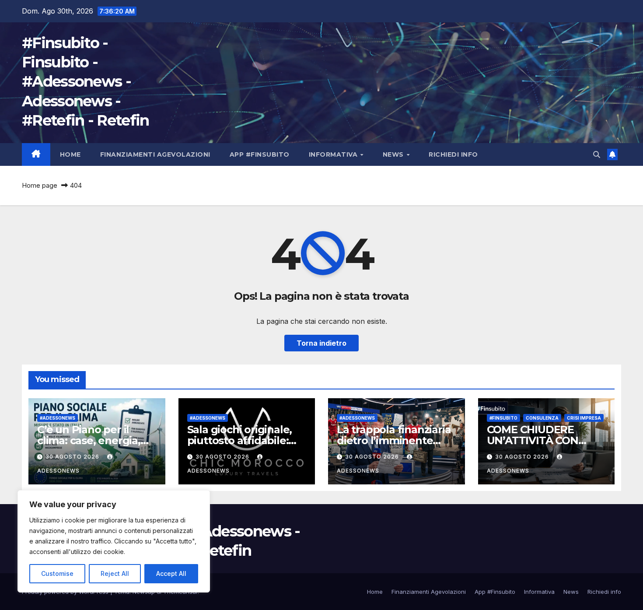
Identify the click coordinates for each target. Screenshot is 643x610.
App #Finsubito (260, 154)
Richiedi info (453, 154)
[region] (113, 541)
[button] (596, 154)
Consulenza (542, 418)
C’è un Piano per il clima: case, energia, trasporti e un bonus (89, 440)
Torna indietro (321, 343)
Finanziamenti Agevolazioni (155, 154)
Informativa (334, 154)
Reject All (115, 573)
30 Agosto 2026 (73, 456)
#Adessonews (57, 418)
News (394, 154)
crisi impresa (584, 418)
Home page (39, 185)
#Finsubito (503, 418)
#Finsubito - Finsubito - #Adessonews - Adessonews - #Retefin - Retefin (85, 82)
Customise (57, 573)
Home (70, 154)
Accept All (171, 573)
